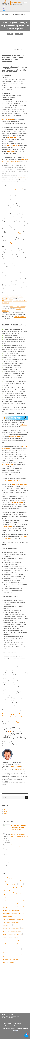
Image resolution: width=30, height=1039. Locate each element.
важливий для (14, 297)
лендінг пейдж (12, 916)
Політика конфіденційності (8, 1023)
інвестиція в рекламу (8, 962)
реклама (19, 934)
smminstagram (7, 887)
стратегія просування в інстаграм (12, 949)
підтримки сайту (23, 177)
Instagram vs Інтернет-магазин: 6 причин (14, 881)
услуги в (21, 716)
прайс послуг (6, 931)
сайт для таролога (8, 943)
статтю (4, 295)
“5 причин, (10, 295)
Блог (4, 809)
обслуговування (15, 161)
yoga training (6, 890)
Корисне (5, 811)
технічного (7, 161)
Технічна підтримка (8, 119)
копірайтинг (21, 913)
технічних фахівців (7, 464)
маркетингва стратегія (9, 919)
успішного (21, 301)
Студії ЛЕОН (23, 424)
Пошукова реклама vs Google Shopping (13, 900)
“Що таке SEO (6, 301)
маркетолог (20, 919)
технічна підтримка (15, 436)
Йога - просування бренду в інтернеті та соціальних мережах (14, 893)
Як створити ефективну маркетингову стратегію (13, 906)
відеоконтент (15, 910)
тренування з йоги (17, 952)
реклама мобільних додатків (11, 937)
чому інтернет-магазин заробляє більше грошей (14, 955)
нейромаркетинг (7, 925)
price (15, 884)
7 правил (15, 301)
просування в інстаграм (9, 934)
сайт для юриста (18, 943)
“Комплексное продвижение (10, 714)
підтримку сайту (12, 137)
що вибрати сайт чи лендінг (10, 959)
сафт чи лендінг (11, 946)
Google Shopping (7, 878)
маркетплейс (6, 922)
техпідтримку (6, 734)
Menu (25, 2)
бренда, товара (12, 716)
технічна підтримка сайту (16, 189)
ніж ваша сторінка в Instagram (11, 928)
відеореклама (6, 913)
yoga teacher (19, 887)
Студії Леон (12, 766)
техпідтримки (10, 151)
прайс (22, 928)
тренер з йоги (6, 952)
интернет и (5, 718)
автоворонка (6, 910)
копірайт (14, 913)
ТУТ (9, 732)
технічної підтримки (12, 145)
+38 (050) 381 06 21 (16, 2)
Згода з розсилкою (15, 1025)
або (11, 301)
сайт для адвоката (17, 940)
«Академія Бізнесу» (19, 769)
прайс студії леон (16, 931)
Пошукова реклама (8, 897)
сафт (4, 946)
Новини (5, 813)
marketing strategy (8, 884)
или (18, 716)
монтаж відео (15, 922)
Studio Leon (18, 766)
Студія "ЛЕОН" (13, 1028)
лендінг (5, 916)
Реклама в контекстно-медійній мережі (13, 903)
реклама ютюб (7, 940)
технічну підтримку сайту (12, 480)
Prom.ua (21, 884)
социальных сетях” (14, 718)
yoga (13, 887)
